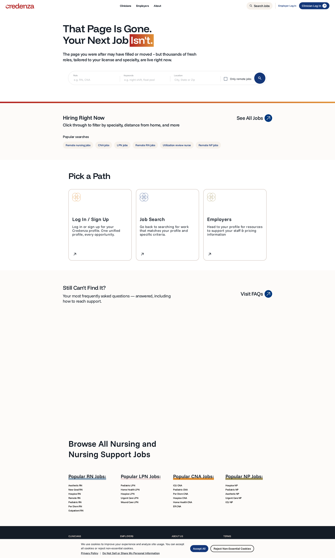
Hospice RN (74, 494)
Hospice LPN (127, 494)
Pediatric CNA (180, 489)
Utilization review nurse (177, 145)
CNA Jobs (202, 476)
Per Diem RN (75, 506)
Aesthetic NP (232, 494)
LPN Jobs (149, 476)
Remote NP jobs (208, 145)
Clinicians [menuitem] (125, 6)
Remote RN (74, 498)
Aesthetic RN (75, 485)
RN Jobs (96, 476)
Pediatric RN (74, 502)
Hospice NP (231, 485)
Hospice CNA (180, 498)
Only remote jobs (240, 79)
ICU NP (229, 502)
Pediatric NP (232, 489)
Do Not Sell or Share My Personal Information (131, 553)
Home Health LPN (130, 489)
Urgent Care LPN (129, 498)
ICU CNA (177, 485)
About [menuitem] (157, 6)
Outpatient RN (75, 510)
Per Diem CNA (180, 494)
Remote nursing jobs (78, 145)
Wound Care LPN (129, 502)
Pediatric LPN (128, 485)
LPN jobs (122, 145)
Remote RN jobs (145, 145)
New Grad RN (75, 489)
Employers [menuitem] (142, 6)
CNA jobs (103, 145)
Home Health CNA (182, 502)
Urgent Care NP (233, 498)
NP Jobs (252, 476)
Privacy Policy (89, 553)
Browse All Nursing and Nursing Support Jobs (112, 448)
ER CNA (177, 506)
